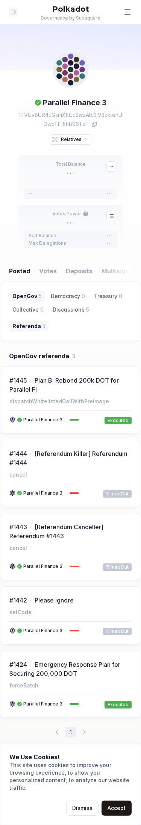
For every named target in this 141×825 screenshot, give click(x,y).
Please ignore (54, 600)
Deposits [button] (79, 271)
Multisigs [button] (115, 271)
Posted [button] (19, 271)
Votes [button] (48, 271)
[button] (127, 12)
